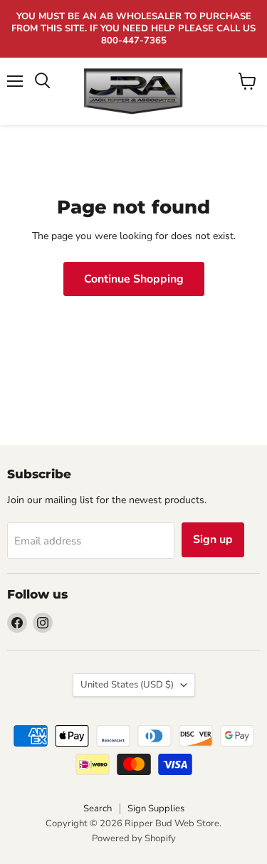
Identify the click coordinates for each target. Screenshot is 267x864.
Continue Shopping (134, 279)
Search (97, 808)
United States (127, 684)
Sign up (213, 539)
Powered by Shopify (134, 838)
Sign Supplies (155, 808)
